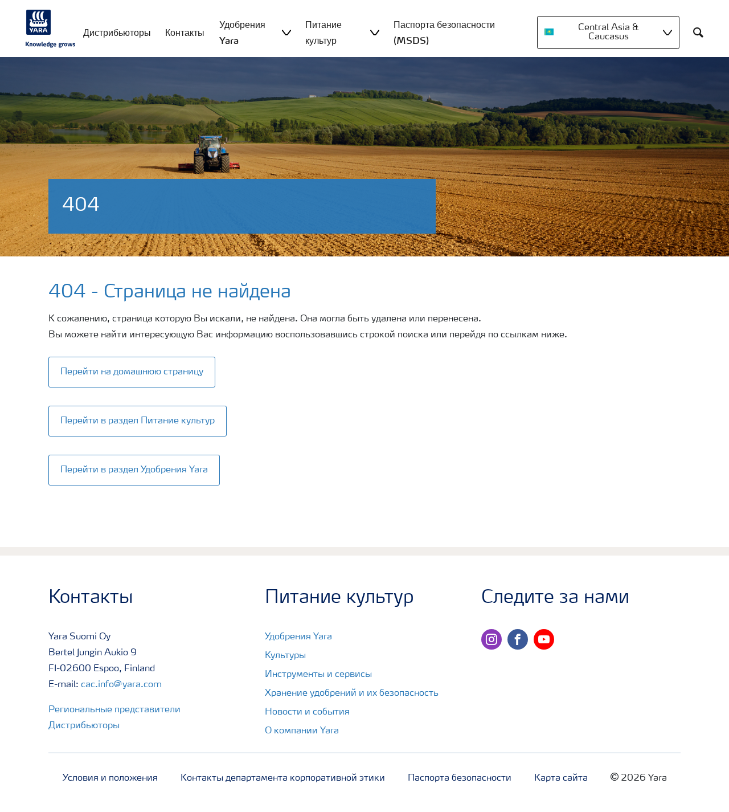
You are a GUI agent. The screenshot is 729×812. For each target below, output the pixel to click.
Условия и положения (110, 778)
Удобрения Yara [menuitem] (242, 32)
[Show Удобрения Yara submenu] (286, 32)
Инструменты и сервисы (318, 674)
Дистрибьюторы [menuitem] (117, 32)
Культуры (285, 655)
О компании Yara (302, 731)
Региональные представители (114, 710)
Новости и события (307, 712)
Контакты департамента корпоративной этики (283, 778)
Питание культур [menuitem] (323, 32)
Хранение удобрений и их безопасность (352, 693)
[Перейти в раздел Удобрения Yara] (137, 458)
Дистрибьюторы (84, 726)
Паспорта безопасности (459, 778)
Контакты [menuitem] (184, 32)
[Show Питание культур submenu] (374, 32)
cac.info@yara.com (121, 684)
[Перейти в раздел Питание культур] (141, 409)
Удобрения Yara (298, 637)
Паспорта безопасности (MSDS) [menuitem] (444, 32)
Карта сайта (561, 778)
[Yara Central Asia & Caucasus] (51, 28)
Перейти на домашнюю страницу (131, 372)
